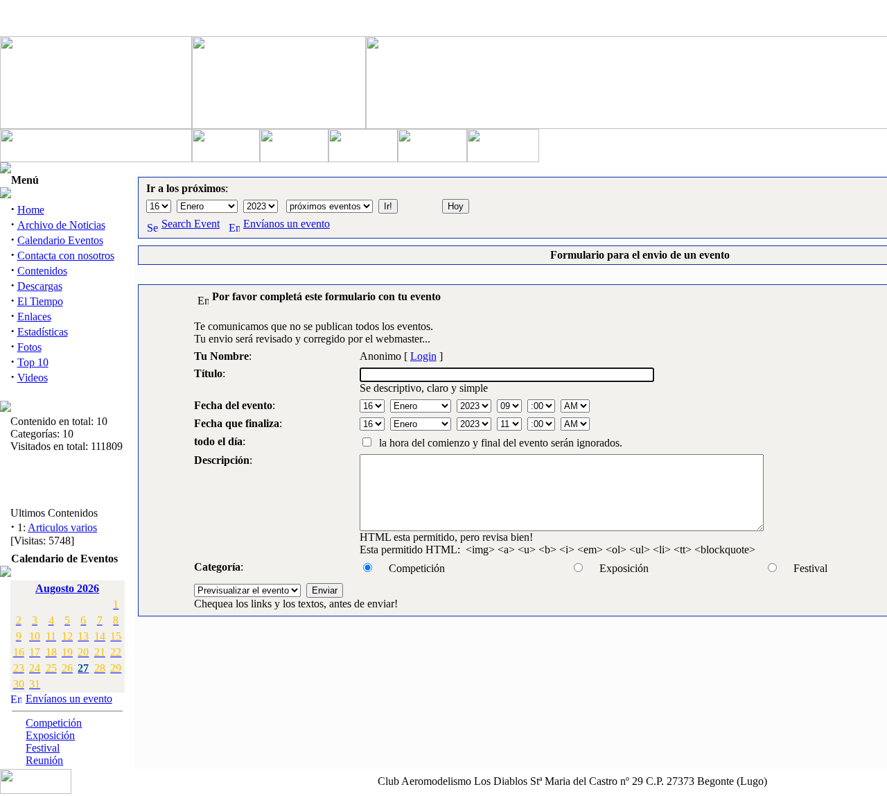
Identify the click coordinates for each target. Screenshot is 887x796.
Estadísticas (42, 332)
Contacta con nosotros (65, 255)
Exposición (50, 735)
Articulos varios (62, 526)
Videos (32, 377)
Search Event (190, 224)
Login (423, 356)
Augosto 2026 (67, 588)
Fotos (29, 347)
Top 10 (33, 362)
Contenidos (42, 271)
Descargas (39, 286)
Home (30, 210)
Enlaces (34, 316)
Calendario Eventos (60, 240)
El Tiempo (40, 301)
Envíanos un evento (69, 698)
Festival (43, 748)
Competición (54, 723)
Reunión (44, 760)
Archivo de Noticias (61, 225)
